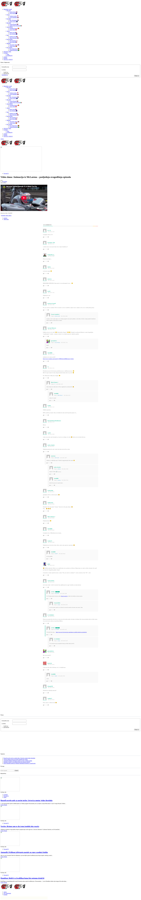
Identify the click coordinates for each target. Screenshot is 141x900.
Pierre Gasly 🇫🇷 (13, 32)
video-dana (6, 219)
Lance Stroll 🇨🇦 (13, 29)
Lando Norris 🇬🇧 (13, 12)
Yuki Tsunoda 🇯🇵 (13, 40)
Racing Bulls (9, 39)
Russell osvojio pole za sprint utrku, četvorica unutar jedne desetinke (19, 758)
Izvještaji (6, 53)
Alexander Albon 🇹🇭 (14, 44)
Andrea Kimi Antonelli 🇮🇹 (15, 25)
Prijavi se (137, 75)
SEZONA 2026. (7, 51)
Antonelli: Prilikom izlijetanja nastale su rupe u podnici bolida (18, 760)
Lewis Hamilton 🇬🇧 (14, 17)
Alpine (8, 31)
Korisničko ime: (5, 67)
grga (49, 564)
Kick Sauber (9, 47)
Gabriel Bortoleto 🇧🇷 (14, 50)
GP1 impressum (7, 893)
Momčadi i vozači (8, 9)
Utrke (7, 54)
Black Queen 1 (60, 395)
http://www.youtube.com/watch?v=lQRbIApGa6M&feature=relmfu (58, 358)
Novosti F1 (6, 173)
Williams (8, 43)
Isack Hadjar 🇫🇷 (13, 42)
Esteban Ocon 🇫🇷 (13, 36)
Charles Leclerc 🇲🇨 (13, 16)
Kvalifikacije (9, 55)
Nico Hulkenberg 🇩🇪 (14, 49)
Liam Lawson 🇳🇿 (13, 21)
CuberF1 (56, 553)
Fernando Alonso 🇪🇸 (14, 28)
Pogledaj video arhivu (6, 215)
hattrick (56, 675)
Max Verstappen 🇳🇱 (14, 20)
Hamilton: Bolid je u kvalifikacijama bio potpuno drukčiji (17, 762)
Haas (7, 35)
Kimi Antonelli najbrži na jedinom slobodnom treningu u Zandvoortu (19, 763)
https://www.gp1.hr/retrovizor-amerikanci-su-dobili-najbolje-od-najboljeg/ (71, 632)
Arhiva (2, 139)
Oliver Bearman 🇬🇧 (14, 38)
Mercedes (8, 23)
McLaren (8, 10)
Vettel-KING (57, 593)
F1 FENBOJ (57, 629)
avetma (53, 591)
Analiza (5, 57)
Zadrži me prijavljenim (6, 73)
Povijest (5, 58)
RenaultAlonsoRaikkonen (54, 420)
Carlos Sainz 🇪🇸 (13, 46)
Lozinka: (4, 69)
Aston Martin (9, 27)
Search (16, 770)
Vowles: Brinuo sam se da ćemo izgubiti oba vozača (16, 759)
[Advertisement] (12, 740)
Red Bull (8, 18)
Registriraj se (5, 75)
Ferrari (8, 14)
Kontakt (5, 894)
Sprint (5, 797)
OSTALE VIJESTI (8, 59)
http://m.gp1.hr (64, 596)
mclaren (5, 218)
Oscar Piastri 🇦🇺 (13, 13)
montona (59, 468)
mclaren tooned (57, 316)
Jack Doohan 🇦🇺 (13, 34)
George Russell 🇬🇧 (13, 24)
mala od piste (57, 457)
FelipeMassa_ (51, 254)
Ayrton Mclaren (57, 342)
